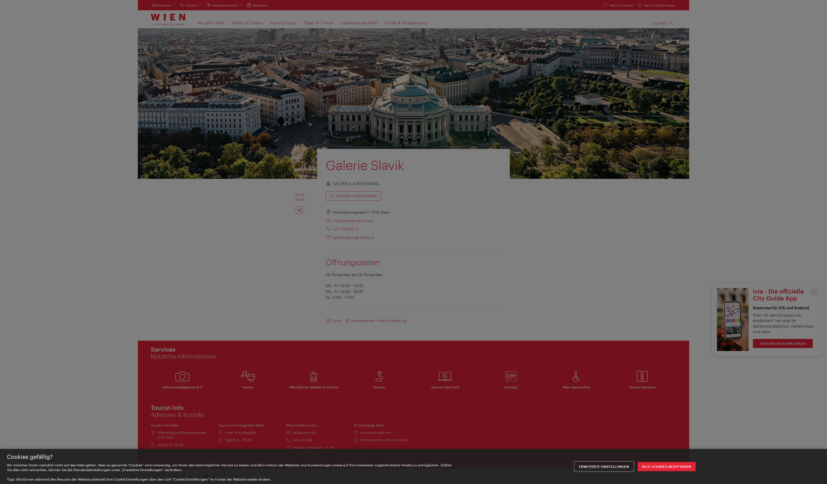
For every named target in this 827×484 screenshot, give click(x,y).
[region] (413, 466)
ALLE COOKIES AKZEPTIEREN (666, 466)
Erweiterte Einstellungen (604, 466)
